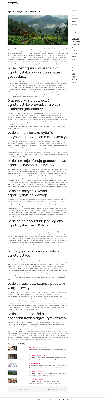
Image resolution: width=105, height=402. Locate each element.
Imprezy (74, 30)
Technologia (75, 65)
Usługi (73, 76)
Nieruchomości (76, 41)
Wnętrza (74, 79)
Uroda (73, 73)
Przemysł (74, 53)
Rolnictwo (74, 56)
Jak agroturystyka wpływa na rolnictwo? (21, 389)
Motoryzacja (75, 38)
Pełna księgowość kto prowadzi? (37, 347)
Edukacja (74, 24)
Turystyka (74, 71)
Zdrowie (74, 82)
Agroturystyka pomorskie (35, 371)
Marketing (74, 33)
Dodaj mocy (13, 3)
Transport (74, 68)
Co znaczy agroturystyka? (36, 379)
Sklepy (73, 59)
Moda (73, 36)
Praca (73, 47)
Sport (73, 62)
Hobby (73, 27)
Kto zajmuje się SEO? (34, 363)
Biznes (73, 15)
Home (94, 3)
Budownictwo (75, 18)
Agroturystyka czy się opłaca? (37, 355)
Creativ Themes (67, 400)
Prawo (73, 50)
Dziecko (74, 21)
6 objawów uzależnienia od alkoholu (55, 389)
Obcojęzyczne (76, 44)
